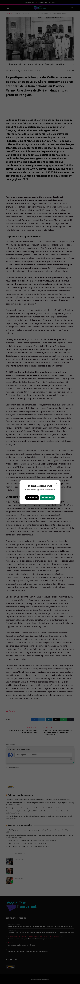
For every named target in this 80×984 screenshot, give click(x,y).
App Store (33, 497)
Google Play (49, 497)
